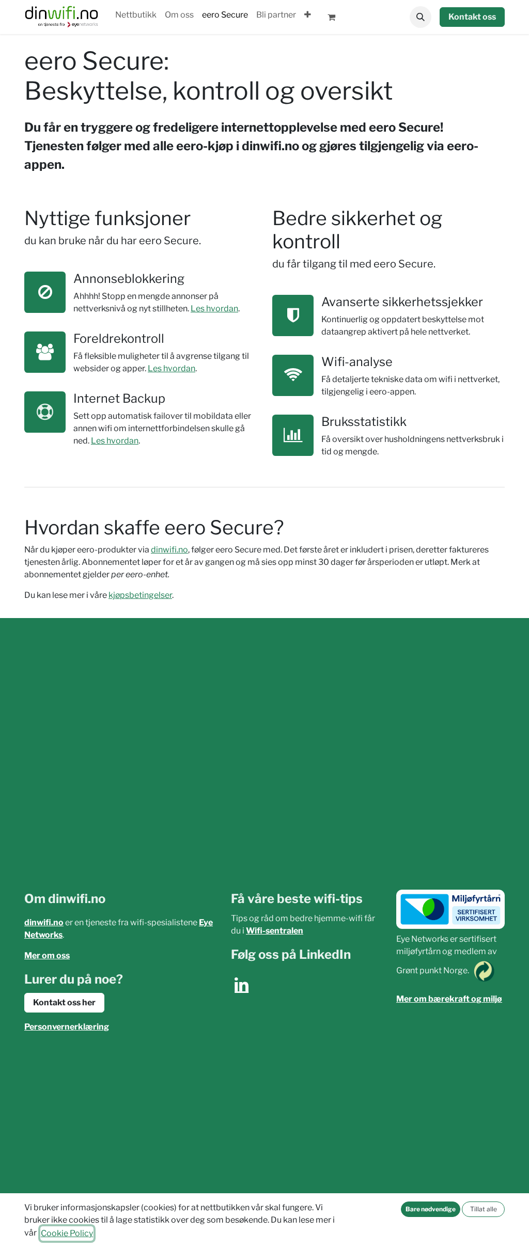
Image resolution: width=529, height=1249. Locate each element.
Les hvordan (214, 308)
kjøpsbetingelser (140, 595)
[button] (420, 17)
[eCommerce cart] (335, 17)
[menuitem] (136, 15)
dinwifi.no (169, 550)
